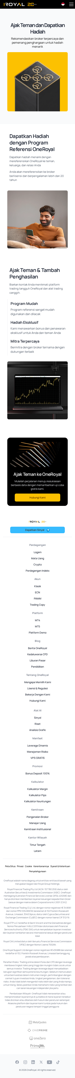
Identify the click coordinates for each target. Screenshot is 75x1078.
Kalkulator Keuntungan (37, 801)
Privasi (20, 866)
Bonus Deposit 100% (37, 773)
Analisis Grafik (37, 730)
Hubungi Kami (37, 497)
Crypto (37, 564)
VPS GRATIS (38, 758)
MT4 (37, 620)
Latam (37, 851)
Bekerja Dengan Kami (37, 694)
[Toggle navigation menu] (71, 4)
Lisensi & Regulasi (37, 688)
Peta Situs (10, 866)
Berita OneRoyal (37, 648)
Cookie (28, 866)
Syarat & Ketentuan (60, 866)
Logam (38, 552)
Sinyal (37, 717)
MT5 (37, 626)
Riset (38, 723)
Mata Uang (37, 558)
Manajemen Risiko (37, 751)
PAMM (37, 598)
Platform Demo (37, 632)
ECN (37, 592)
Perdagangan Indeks (37, 570)
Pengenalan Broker (38, 817)
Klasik (37, 586)
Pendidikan (37, 666)
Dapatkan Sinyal (34, 530)
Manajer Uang (37, 823)
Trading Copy (37, 604)
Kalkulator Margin (37, 789)
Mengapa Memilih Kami (37, 682)
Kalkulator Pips (37, 795)
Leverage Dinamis (37, 745)
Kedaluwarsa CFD (37, 654)
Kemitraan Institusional (37, 829)
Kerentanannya (41, 866)
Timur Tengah (37, 844)
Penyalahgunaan (37, 871)
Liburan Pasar (38, 660)
